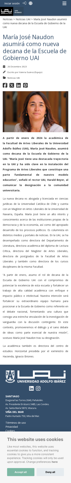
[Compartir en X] (11, 86)
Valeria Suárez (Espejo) (30, 72)
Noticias (8, 19)
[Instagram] (38, 389)
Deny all (50, 472)
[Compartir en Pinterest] (25, 86)
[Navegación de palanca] (64, 3)
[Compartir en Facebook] (5, 86)
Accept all (21, 472)
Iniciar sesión (12, 3)
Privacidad (11, 426)
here (55, 461)
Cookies (10, 430)
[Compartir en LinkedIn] (18, 86)
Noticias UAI (23, 19)
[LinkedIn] (31, 389)
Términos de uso (15, 422)
